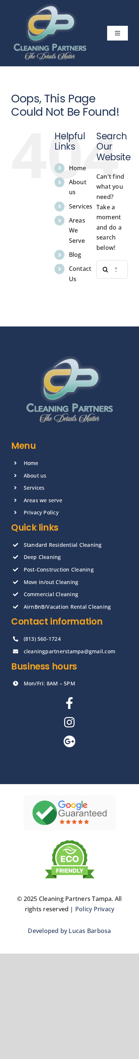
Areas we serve (43, 500)
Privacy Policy (41, 512)
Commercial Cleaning (51, 594)
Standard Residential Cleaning (63, 544)
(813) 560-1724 (42, 638)
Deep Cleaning (42, 556)
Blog (75, 255)
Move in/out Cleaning (51, 582)
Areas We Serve (77, 230)
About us (35, 475)
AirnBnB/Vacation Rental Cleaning (67, 606)
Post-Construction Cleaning (59, 569)
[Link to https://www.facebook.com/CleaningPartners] (69, 703)
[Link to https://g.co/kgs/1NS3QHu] (69, 741)
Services (81, 206)
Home (77, 168)
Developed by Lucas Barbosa (69, 931)
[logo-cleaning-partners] (50, 7)
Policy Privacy (94, 909)
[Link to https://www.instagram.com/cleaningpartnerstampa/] (69, 722)
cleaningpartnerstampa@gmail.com (69, 651)
